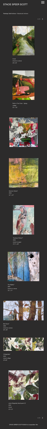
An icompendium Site (32, 424)
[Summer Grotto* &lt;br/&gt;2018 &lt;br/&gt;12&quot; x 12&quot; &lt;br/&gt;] (23, 173)
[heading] (15, 4)
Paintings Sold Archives (9, 13)
